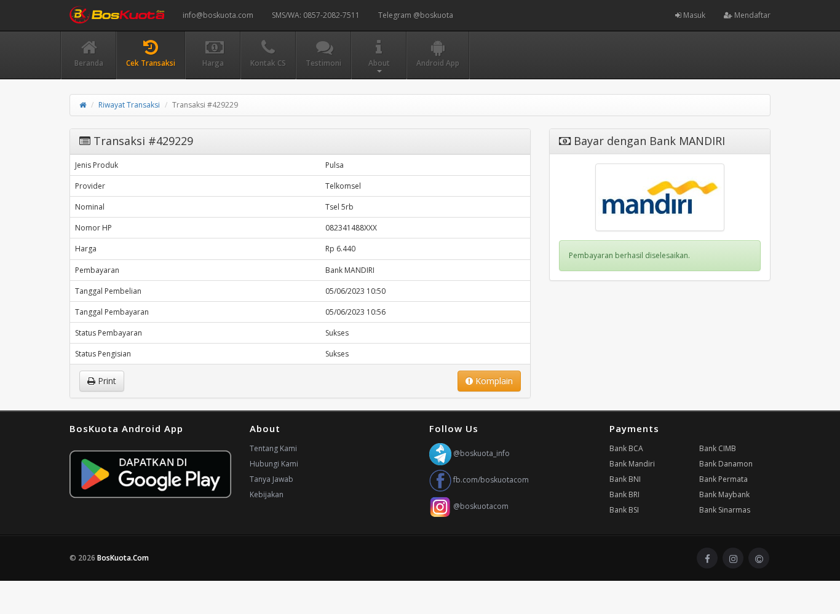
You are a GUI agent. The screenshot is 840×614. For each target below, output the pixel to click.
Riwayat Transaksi (129, 105)
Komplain (493, 381)
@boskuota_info (480, 453)
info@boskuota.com (218, 15)
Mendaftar (751, 15)
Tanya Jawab (271, 479)
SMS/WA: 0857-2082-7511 (316, 15)
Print (105, 381)
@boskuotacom (480, 506)
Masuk (693, 15)
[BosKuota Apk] (150, 474)
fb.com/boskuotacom (490, 479)
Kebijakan (266, 494)
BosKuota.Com (124, 558)
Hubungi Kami (274, 464)
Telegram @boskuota (415, 15)
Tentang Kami (273, 448)
